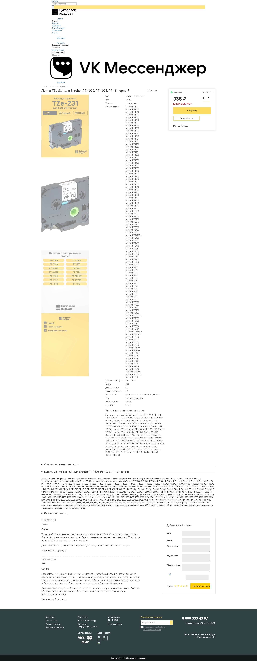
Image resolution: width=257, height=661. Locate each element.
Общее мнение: (174, 565)
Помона (184, 126)
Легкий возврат (58, 28)
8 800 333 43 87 (58, 50)
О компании (57, 30)
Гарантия (50, 617)
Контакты (60, 43)
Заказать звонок (58, 53)
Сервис (59, 19)
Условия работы (53, 624)
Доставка (56, 26)
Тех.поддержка (115, 624)
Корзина (60, 83)
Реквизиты (82, 617)
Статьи (55, 33)
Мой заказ (60, 38)
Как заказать (51, 620)
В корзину (192, 110)
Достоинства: (173, 546)
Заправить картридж (55, 627)
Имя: (169, 533)
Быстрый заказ (186, 118)
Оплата (55, 23)
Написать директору (87, 620)
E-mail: (170, 540)
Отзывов (152, 91)
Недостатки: (173, 556)
